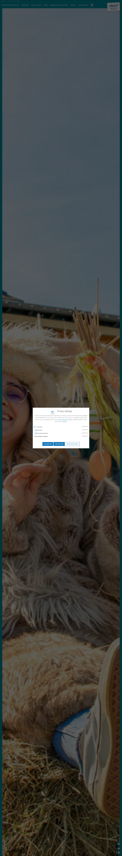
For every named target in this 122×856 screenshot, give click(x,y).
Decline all (59, 444)
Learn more (84, 426)
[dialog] (61, 428)
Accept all (47, 444)
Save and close (72, 444)
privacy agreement (63, 419)
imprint (65, 421)
